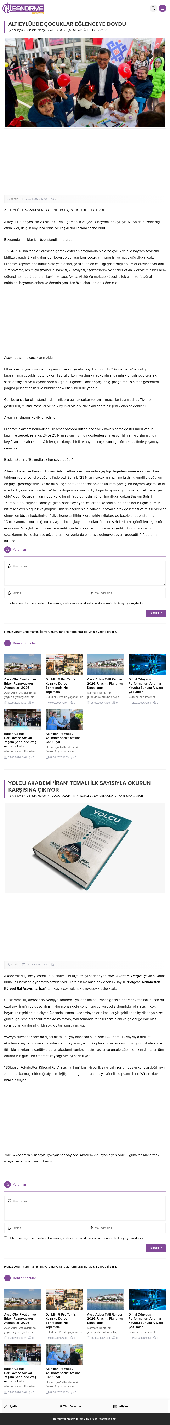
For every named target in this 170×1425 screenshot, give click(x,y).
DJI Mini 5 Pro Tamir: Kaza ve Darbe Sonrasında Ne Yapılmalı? (61, 685)
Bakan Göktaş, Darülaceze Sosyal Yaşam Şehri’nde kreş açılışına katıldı (20, 740)
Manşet (42, 30)
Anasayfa (17, 30)
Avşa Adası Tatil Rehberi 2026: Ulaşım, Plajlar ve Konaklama (105, 683)
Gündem (31, 30)
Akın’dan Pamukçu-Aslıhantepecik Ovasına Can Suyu (63, 738)
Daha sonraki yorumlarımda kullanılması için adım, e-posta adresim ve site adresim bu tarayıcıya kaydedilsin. (77, 603)
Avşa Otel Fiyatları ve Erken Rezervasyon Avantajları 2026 (20, 683)
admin (14, 199)
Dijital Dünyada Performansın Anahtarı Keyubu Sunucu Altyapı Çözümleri (146, 685)
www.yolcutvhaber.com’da (24, 1037)
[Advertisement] (85, 162)
